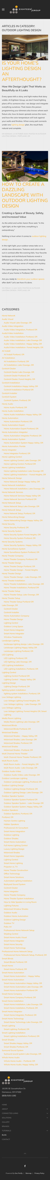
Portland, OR (24, 136)
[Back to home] (25, 9)
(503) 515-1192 (9, 1095)
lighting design (18, 124)
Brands (5, 1126)
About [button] (5, 1109)
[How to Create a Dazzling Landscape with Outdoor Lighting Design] (25, 165)
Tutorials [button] (6, 1131)
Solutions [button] (6, 1118)
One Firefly (18, 1173)
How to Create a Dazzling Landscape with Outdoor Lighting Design (25, 195)
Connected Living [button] (10, 1113)
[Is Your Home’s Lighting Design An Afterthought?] (25, 47)
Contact (6, 1139)
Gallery (5, 1122)
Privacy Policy (39, 1173)
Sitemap (28, 1173)
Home (4, 1105)
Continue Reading (10, 141)
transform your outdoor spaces (30, 279)
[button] (3, 9)
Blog (4, 1135)
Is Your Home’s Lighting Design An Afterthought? (21, 71)
